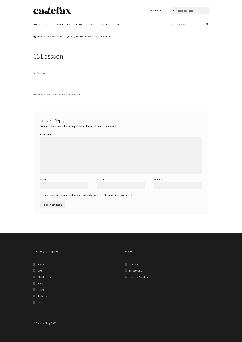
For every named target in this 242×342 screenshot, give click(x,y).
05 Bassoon (39, 73)
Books (79, 24)
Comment (47, 134)
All (117, 24)
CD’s (48, 24)
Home (36, 24)
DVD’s (92, 24)
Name (44, 179)
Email (101, 179)
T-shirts (105, 24)
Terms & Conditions (140, 277)
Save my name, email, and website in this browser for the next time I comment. (88, 195)
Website (158, 179)
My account (155, 10)
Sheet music (63, 24)
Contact (133, 264)
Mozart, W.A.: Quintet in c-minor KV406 (78, 36)
